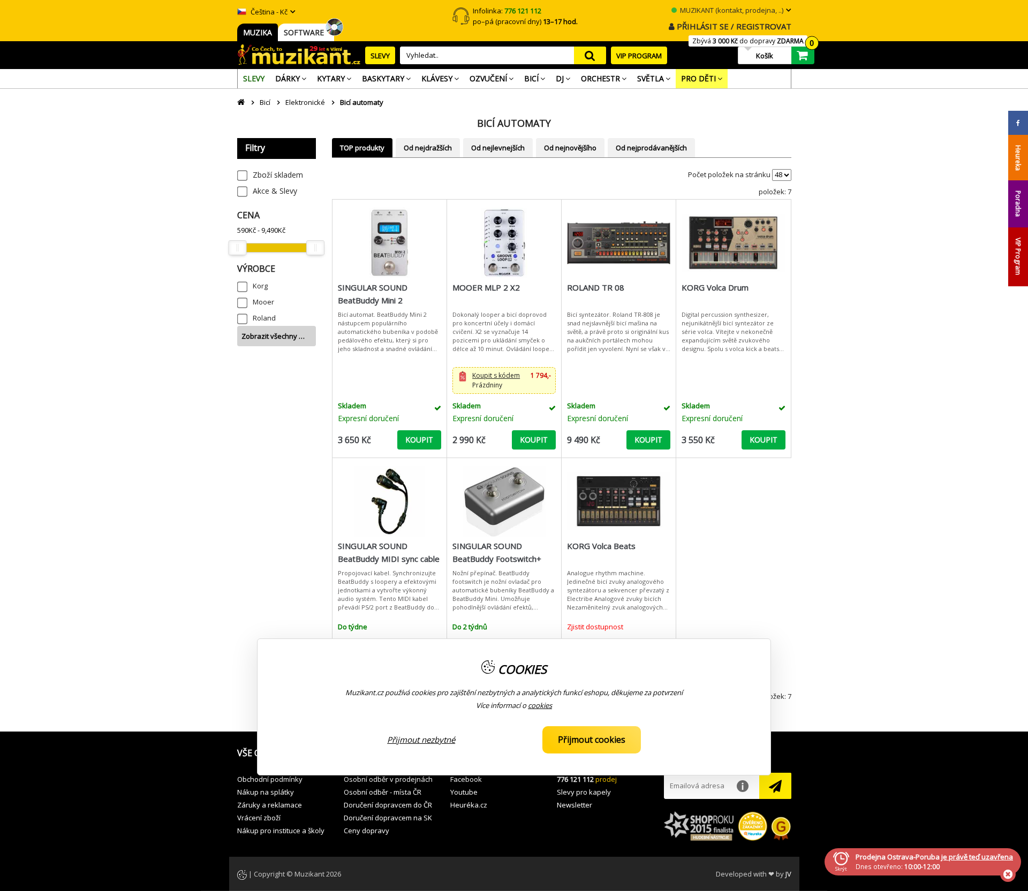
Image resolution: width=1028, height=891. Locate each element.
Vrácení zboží (259, 818)
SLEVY (380, 55)
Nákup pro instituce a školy (280, 830)
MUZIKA (257, 32)
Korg (260, 286)
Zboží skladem (278, 175)
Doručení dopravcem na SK (388, 818)
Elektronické (305, 102)
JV (788, 874)
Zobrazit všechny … (273, 336)
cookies (540, 705)
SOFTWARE (306, 32)
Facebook (466, 779)
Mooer (263, 302)
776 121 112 (575, 779)
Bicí (265, 102)
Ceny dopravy (366, 830)
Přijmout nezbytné (421, 739)
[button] (504, 380)
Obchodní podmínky (270, 779)
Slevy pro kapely (584, 792)
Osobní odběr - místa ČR (382, 792)
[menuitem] (254, 78)
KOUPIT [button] (419, 440)
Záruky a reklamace (269, 805)
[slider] (238, 247)
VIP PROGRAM (639, 55)
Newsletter (574, 805)
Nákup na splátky (265, 792)
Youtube (464, 792)
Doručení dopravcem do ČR (388, 805)
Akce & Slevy (275, 191)
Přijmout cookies (591, 739)
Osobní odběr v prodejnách (388, 779)
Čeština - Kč (268, 12)
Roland (264, 318)
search (590, 55)
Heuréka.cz (468, 805)
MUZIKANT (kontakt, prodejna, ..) (730, 10)
